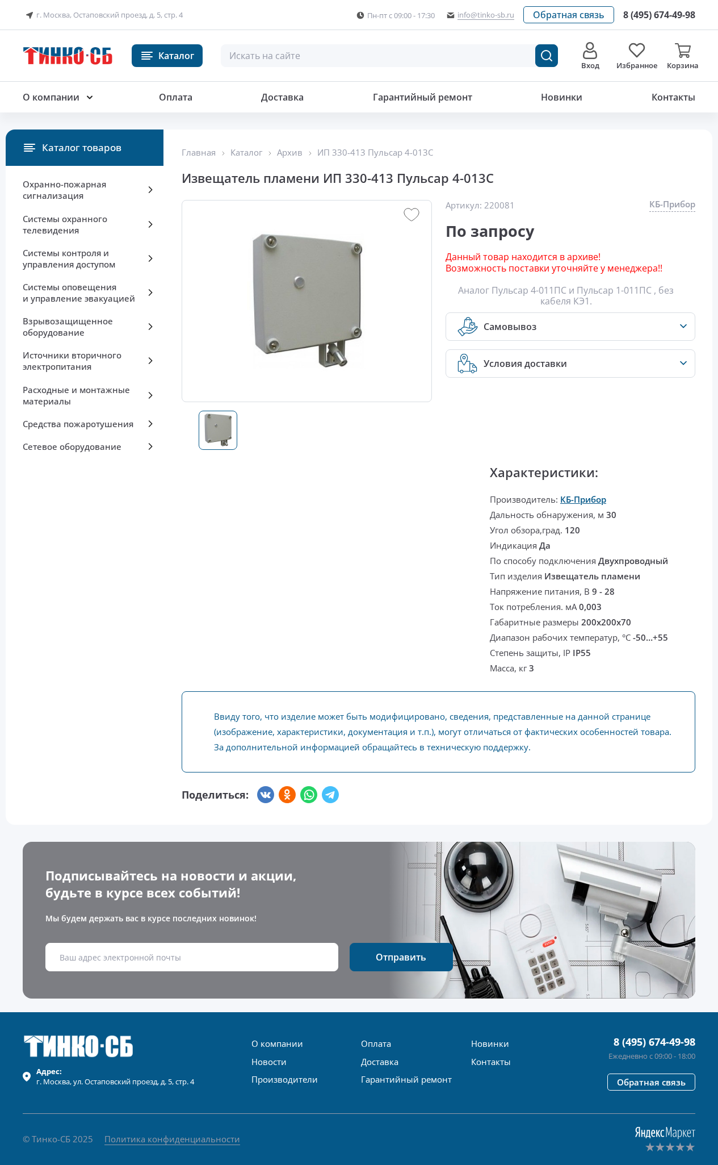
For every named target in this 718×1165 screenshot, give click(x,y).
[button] (568, 14)
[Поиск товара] (546, 55)
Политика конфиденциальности (172, 1139)
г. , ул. (115, 1076)
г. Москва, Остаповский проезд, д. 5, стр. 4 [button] (109, 15)
